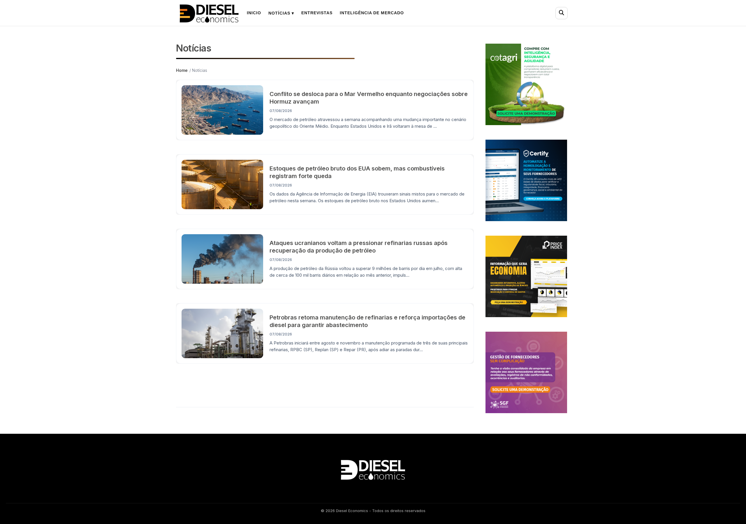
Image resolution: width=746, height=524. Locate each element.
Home (182, 70)
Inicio (254, 12)
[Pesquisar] (561, 13)
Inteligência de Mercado (372, 12)
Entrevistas (316, 12)
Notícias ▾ (281, 13)
